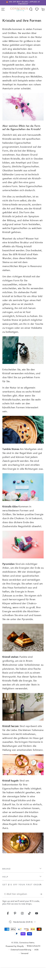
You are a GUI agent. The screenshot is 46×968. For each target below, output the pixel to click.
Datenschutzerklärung (21, 949)
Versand (24, 953)
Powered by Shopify (15, 946)
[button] (31, 9)
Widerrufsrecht (33, 946)
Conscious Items (26, 942)
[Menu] (3, 9)
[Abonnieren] (42, 894)
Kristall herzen (10, 726)
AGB (36, 949)
